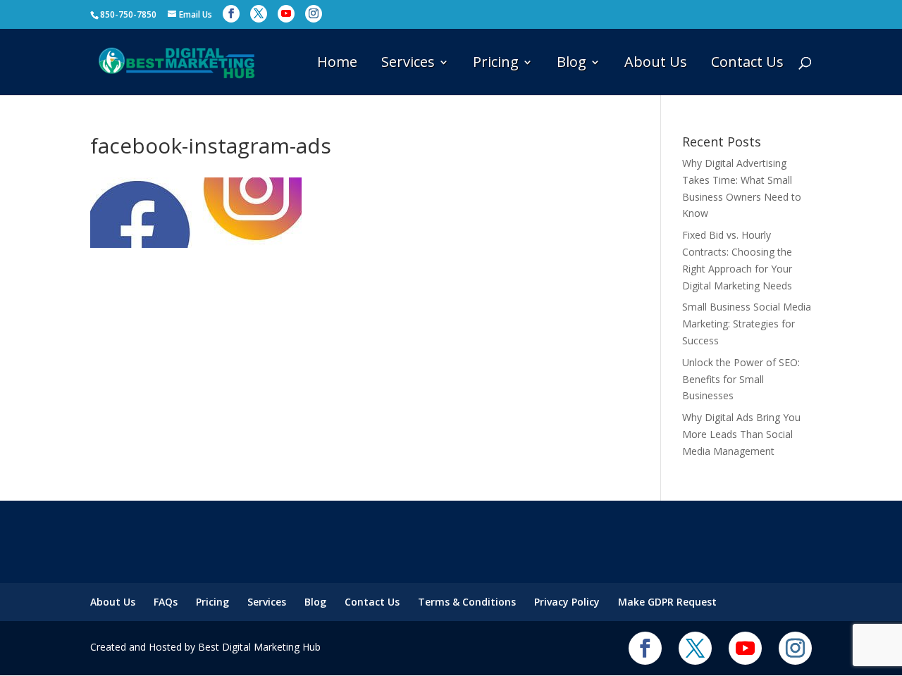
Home (337, 64)
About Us (655, 64)
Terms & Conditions (467, 601)
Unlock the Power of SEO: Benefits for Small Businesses (741, 379)
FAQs (166, 601)
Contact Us (747, 64)
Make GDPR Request (667, 601)
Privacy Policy (567, 601)
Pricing (496, 64)
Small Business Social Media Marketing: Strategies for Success (746, 323)
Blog (571, 64)
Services (408, 64)
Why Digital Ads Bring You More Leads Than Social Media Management (741, 434)
